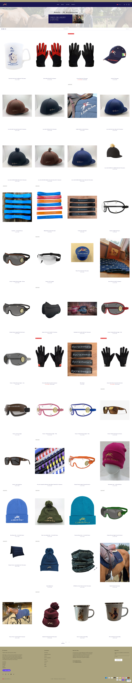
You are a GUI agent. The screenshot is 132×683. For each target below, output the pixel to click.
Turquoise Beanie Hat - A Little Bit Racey (82, 535)
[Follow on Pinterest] (8, 674)
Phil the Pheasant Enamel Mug (114, 636)
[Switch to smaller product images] (3, 29)
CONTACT (73, 4)
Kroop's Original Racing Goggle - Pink (50, 433)
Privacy (45, 659)
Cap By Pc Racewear (115, 78)
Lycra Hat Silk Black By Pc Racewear (50, 129)
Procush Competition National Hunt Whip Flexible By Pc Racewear (49, 484)
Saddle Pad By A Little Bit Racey (82, 129)
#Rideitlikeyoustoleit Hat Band (50, 230)
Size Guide (46, 652)
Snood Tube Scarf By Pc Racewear (114, 281)
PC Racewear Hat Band (82, 230)
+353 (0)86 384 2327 (77, 660)
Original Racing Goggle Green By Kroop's (115, 535)
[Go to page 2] (69, 642)
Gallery (45, 666)
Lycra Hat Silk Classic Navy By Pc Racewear (115, 129)
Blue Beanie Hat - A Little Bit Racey (17, 535)
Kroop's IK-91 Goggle (50, 281)
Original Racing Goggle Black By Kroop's (17, 332)
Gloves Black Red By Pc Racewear (49, 78)
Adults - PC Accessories (13, 8)
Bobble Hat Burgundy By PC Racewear (50, 636)
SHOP (58, 4)
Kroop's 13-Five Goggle (17, 433)
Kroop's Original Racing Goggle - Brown (17, 281)
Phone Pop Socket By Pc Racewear (82, 270)
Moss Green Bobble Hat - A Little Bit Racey (50, 535)
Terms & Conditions (47, 657)
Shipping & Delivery (47, 654)
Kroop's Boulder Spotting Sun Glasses (115, 433)
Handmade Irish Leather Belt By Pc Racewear (82, 332)
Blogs (45, 664)
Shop (6, 8)
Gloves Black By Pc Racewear (82, 78)
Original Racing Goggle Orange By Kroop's (82, 484)
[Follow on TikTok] (13, 674)
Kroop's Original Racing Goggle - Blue (82, 433)
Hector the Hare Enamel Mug (82, 636)
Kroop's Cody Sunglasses (17, 484)
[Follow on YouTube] (11, 674)
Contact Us (46, 661)
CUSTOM (67, 4)
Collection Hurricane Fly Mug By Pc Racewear (17, 78)
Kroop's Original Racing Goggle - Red (115, 332)
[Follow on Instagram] (5, 674)
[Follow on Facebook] (3, 674)
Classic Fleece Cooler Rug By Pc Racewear (17, 636)
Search (45, 662)
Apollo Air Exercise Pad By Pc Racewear (49, 332)
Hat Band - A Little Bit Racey (17, 230)
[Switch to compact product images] (5, 29)
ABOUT (62, 4)
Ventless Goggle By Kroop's (115, 230)
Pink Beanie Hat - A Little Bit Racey (115, 484)
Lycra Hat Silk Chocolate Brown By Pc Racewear (17, 129)
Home (3, 8)
